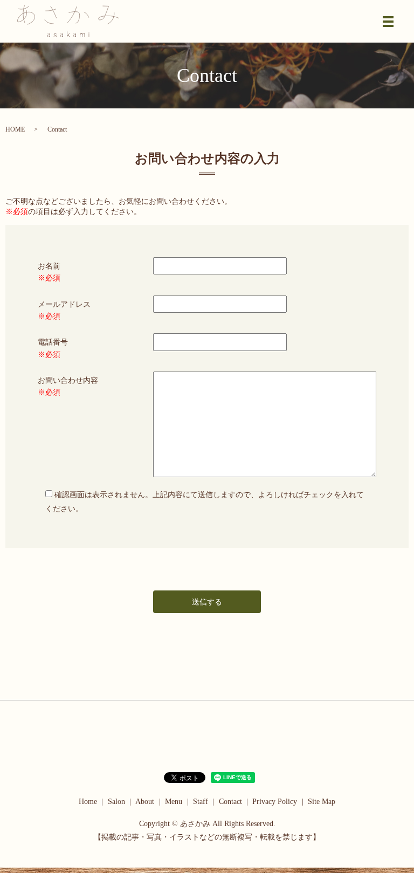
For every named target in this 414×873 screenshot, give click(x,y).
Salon (116, 802)
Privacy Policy (274, 802)
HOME (15, 129)
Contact (230, 802)
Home (88, 802)
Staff (200, 802)
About (144, 802)
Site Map (321, 802)
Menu (173, 802)
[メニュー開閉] (388, 21)
